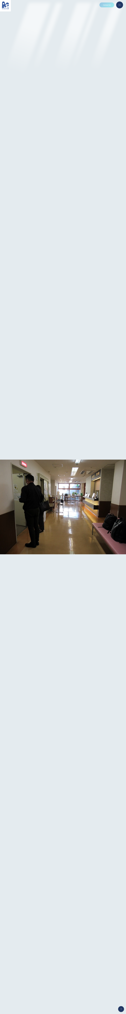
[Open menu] (119, 4)
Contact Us (107, 5)
